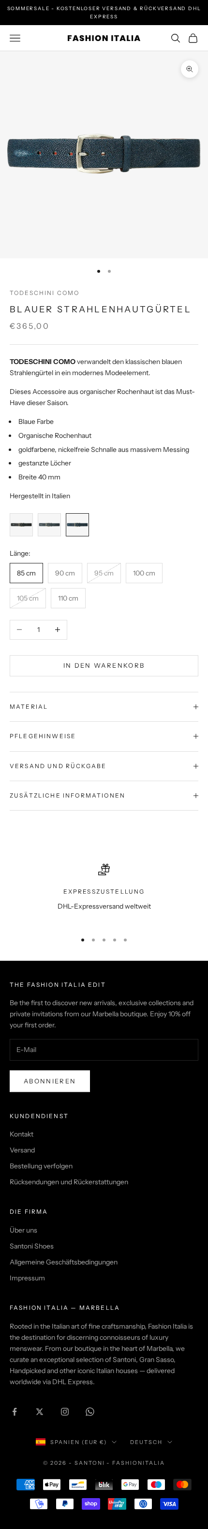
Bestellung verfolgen (41, 1166)
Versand (22, 1150)
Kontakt (21, 1134)
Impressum (27, 1278)
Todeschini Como (44, 292)
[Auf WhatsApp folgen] (90, 1412)
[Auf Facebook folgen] (14, 1412)
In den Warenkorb (104, 665)
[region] (104, 893)
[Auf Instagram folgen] (65, 1412)
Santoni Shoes (32, 1246)
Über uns (23, 1230)
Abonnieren (50, 1081)
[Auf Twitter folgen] (40, 1412)
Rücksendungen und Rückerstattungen (69, 1182)
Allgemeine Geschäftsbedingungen (64, 1262)
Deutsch (146, 1442)
